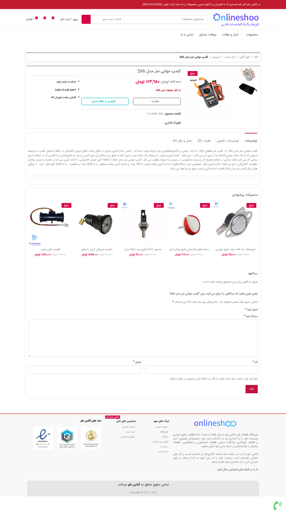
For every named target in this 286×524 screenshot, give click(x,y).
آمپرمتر (216, 57)
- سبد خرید (131, 432)
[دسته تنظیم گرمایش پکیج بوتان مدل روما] (189, 224)
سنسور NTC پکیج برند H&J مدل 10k (143, 251)
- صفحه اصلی (162, 427)
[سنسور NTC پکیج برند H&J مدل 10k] (143, 224)
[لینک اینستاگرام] (160, 123)
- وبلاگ (165, 437)
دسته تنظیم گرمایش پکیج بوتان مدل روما (189, 251)
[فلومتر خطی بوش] (51, 224)
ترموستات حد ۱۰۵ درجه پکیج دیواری (235, 249)
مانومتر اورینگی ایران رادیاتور (96, 249)
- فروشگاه (164, 432)
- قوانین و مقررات (161, 442)
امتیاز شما (251, 309)
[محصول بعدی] (30, 57)
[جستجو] (86, 19)
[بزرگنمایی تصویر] (226, 110)
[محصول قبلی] (39, 57)
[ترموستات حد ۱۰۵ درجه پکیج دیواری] (235, 224)
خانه (256, 57)
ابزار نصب (229, 57)
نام (255, 362)
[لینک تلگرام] (155, 123)
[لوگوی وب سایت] (235, 19)
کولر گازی (244, 57)
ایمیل (137, 362)
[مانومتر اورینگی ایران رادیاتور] (97, 224)
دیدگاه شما (251, 316)
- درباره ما (164, 447)
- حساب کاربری (129, 427)
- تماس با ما (163, 452)
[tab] (251, 139)
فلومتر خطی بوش (50, 249)
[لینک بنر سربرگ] (143, 4)
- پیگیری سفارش (128, 437)
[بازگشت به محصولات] (35, 57)
